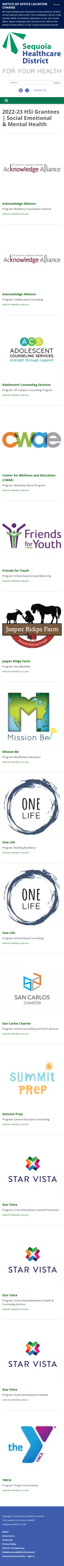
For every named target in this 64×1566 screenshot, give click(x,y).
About (5, 1531)
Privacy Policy (9, 1544)
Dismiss (56, 4)
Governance (8, 1535)
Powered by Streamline (14, 1556)
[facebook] (27, 91)
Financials (7, 1540)
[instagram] (21, 91)
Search (56, 82)
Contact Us (40, 90)
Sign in (31, 1556)
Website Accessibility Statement (18, 1552)
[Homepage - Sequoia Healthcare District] (32, 55)
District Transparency (13, 1548)
